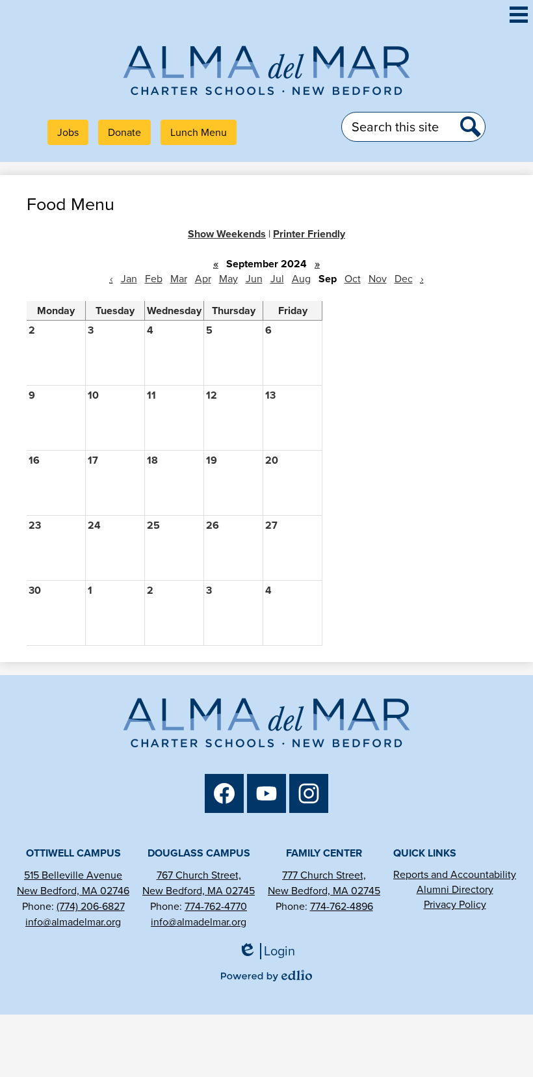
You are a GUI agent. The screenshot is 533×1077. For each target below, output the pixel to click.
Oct (352, 278)
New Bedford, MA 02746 (73, 890)
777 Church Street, (324, 875)
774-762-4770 (216, 906)
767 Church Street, (199, 875)
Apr (203, 278)
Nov (378, 278)
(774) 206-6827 (91, 906)
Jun (254, 278)
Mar (178, 278)
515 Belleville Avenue (73, 875)
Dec (404, 278)
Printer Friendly (309, 233)
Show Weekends (227, 233)
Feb (153, 278)
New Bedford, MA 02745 (198, 890)
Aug (301, 278)
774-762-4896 (341, 906)
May (228, 278)
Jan (129, 278)
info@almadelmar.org (73, 921)
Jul (277, 278)
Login (271, 951)
